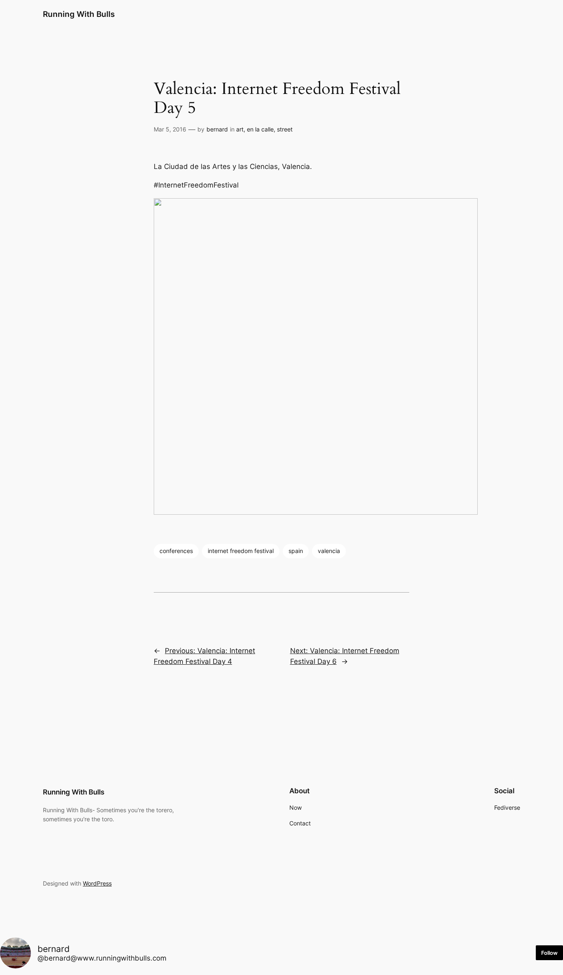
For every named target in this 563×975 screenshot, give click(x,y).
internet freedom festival (241, 550)
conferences (176, 550)
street (285, 129)
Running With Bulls (79, 14)
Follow (549, 952)
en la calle (260, 129)
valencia (329, 550)
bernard (217, 129)
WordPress (97, 883)
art (240, 129)
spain (296, 550)
